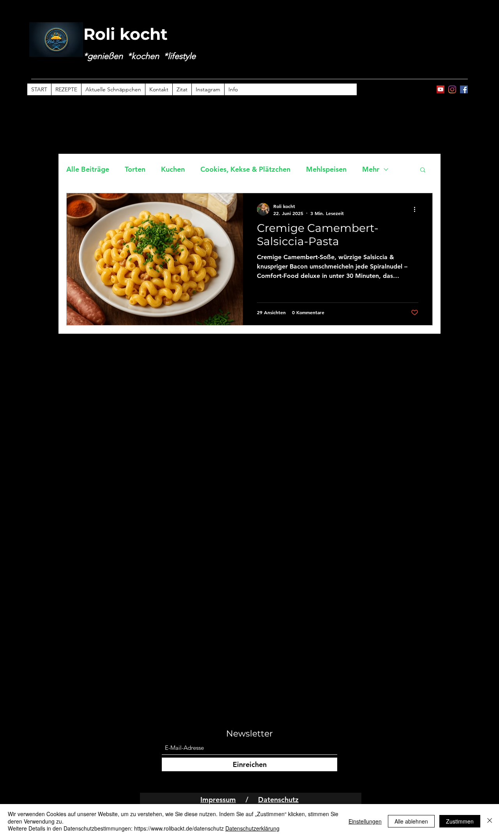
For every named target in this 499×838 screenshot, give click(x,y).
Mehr (370, 169)
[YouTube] (440, 89)
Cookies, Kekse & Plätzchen (245, 169)
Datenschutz (278, 799)
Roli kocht (125, 34)
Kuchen (173, 169)
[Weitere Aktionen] (417, 209)
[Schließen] (489, 821)
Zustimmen (460, 821)
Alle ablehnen (411, 821)
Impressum (218, 799)
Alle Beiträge (87, 169)
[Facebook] (464, 89)
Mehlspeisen (326, 169)
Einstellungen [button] (365, 821)
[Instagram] (452, 89)
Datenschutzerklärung (252, 828)
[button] (422, 170)
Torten (135, 169)
